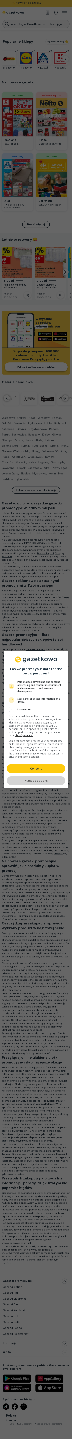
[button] (36, 709)
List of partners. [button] (24, 735)
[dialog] (36, 719)
